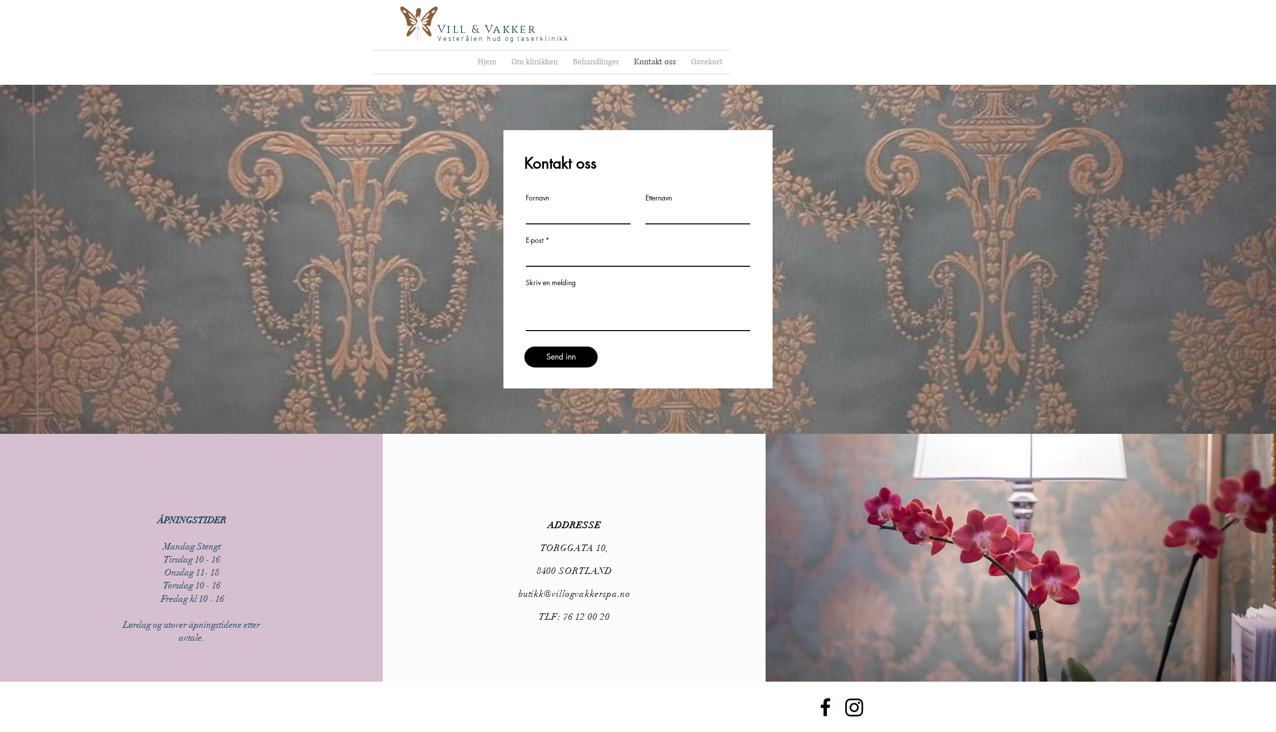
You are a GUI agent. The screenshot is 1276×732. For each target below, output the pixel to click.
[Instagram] (854, 707)
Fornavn (537, 197)
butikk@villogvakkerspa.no (574, 593)
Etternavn (658, 197)
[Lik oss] (825, 707)
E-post (534, 240)
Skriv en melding (551, 282)
